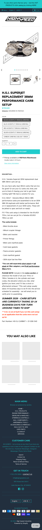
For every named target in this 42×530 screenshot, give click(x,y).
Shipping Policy (21, 459)
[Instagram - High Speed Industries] (23, 489)
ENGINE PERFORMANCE (20, 413)
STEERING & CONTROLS (20, 418)
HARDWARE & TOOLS (20, 422)
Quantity (5, 141)
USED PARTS (21, 429)
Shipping (5, 111)
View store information (11, 163)
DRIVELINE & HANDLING (20, 415)
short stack (26, 264)
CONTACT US (27, 474)
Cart (38, 10)
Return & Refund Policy (21, 461)
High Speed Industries (24, 521)
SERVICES (21, 434)
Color (4, 116)
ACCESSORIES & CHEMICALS (20, 425)
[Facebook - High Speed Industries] (19, 489)
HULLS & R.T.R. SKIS (21, 427)
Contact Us (21, 457)
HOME (20, 409)
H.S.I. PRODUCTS (21, 411)
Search (21, 455)
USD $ (18, 10)
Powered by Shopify (21, 523)
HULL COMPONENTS (20, 420)
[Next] (40, 70)
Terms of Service (21, 464)
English (11, 10)
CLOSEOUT (21, 431)
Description (7, 174)
